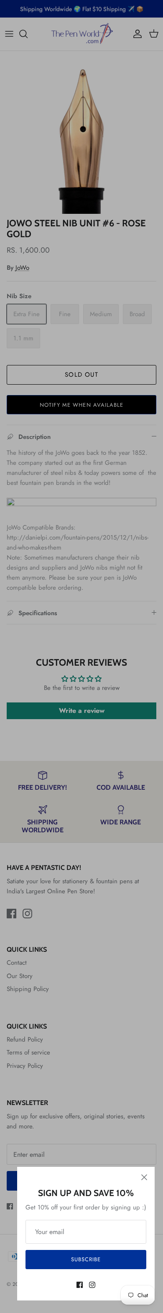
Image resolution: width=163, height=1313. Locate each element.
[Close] (144, 1177)
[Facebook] (79, 1285)
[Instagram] (92, 1285)
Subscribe (86, 1259)
